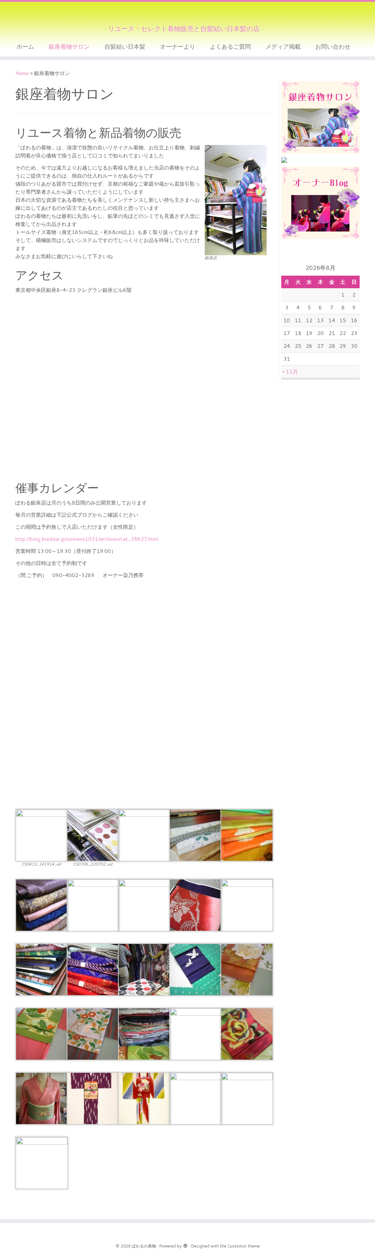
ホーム (25, 46)
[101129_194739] (41, 968)
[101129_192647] (93, 968)
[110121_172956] (195, 904)
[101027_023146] (195, 968)
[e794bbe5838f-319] (93, 1097)
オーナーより (177, 46)
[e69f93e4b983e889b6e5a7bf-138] (41, 1097)
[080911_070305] (93, 1033)
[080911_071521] (246, 968)
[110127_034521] (144, 904)
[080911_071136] (41, 1033)
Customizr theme (243, 1246)
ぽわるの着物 (144, 1246)
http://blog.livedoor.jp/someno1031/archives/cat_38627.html (87, 539)
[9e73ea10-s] (246, 834)
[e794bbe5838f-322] (144, 1097)
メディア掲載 (283, 46)
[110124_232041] (41, 904)
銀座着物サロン (69, 46)
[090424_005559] (195, 1097)
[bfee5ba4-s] (195, 834)
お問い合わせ (332, 46)
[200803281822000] (246, 1033)
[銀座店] (41, 834)
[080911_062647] (195, 1033)
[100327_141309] (144, 968)
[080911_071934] (41, 1162)
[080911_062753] (144, 1033)
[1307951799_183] (144, 834)
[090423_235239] (246, 1097)
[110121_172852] (246, 904)
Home (22, 73)
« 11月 (290, 371)
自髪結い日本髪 (124, 46)
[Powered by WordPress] (185, 1244)
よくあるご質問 (230, 46)
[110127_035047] (93, 904)
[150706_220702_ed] (93, 834)
